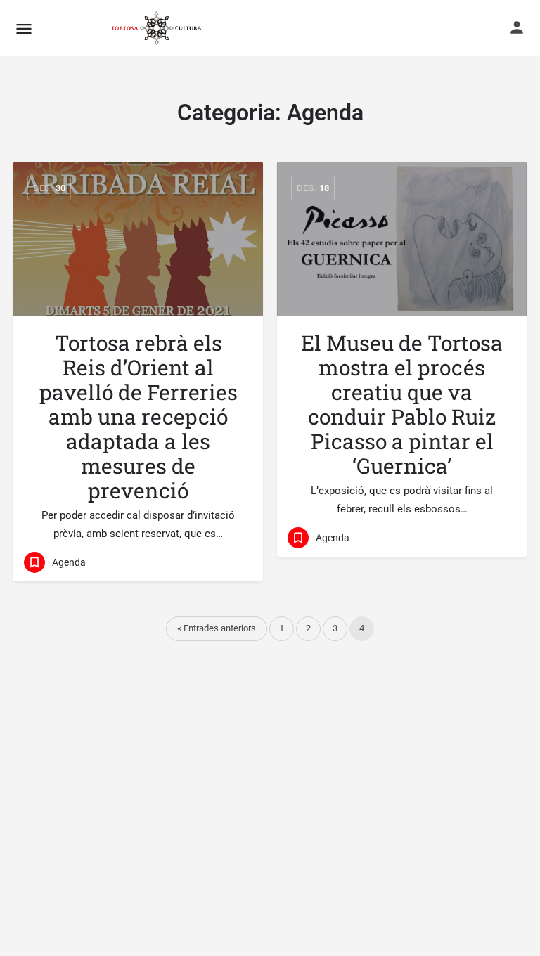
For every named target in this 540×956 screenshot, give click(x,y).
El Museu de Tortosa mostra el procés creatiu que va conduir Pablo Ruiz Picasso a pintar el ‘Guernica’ (402, 404)
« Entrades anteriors (216, 628)
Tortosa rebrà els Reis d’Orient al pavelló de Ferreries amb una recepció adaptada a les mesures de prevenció (138, 416)
